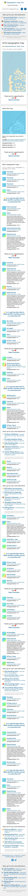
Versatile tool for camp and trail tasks (14, 18)
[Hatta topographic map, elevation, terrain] (4, 191)
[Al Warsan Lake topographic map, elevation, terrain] (4, 481)
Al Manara (10, 597)
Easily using (14, 200)
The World (10, 172)
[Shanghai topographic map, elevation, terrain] (4, 698)
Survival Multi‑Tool (10, 17)
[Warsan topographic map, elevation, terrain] (4, 288)
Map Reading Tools (11, 443)
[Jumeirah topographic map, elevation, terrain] (4, 264)
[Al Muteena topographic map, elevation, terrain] (4, 517)
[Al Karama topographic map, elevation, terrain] (4, 711)
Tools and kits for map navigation (14, 444)
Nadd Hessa (10, 662)
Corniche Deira (11, 715)
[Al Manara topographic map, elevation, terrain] (4, 599)
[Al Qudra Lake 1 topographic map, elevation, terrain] (4, 547)
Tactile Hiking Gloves (12, 452)
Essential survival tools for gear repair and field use (14, 436)
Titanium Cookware (11, 21)
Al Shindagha (11, 632)
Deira (8, 334)
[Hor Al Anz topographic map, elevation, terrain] (4, 605)
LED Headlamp (9, 29)
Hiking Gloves (9, 507)
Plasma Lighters (10, 829)
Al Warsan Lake (11, 479)
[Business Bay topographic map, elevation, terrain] (4, 763)
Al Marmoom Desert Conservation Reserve (14, 364)
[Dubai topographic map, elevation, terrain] (4, 415)
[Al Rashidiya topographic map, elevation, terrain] (4, 611)
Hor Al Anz (10, 603)
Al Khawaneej (11, 395)
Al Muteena (10, 515)
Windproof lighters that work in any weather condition (13, 831)
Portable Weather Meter (13, 439)
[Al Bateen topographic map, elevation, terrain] (4, 374)
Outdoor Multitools (11, 434)
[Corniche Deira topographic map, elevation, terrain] (4, 717)
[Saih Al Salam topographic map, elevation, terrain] (4, 576)
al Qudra (9, 357)
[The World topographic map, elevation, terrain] (4, 173)
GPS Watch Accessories (12, 32)
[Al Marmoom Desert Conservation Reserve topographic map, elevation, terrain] (4, 366)
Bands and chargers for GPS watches (14, 33)
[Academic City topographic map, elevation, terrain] (4, 740)
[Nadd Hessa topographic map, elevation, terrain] (4, 664)
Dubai (19, 173)
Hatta (8, 190)
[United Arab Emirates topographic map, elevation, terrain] (4, 229)
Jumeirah (10, 263)
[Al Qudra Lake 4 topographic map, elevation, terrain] (4, 704)
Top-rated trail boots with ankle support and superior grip (15, 887)
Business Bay (11, 762)
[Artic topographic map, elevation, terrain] (14, 122)
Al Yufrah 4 (10, 568)
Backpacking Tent (11, 834)
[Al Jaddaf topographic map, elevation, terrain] (4, 330)
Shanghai (10, 697)
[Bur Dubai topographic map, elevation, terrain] (4, 323)
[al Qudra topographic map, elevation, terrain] (4, 359)
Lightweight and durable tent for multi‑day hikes (14, 835)
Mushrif (9, 467)
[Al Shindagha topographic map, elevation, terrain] (4, 634)
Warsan (9, 286)
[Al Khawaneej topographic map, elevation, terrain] (4, 397)
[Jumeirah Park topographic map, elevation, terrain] (4, 733)
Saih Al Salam (11, 574)
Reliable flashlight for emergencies (14, 846)
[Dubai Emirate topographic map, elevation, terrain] (4, 241)
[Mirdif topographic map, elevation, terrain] (4, 463)
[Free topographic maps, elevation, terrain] (3, 46)
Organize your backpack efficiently (14, 26)
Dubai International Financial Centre (15, 323)
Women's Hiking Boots (12, 885)
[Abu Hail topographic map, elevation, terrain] (4, 582)
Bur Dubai (10, 321)
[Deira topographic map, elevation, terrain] (4, 336)
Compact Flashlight (11, 846)
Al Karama (10, 709)
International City (12, 473)
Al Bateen (10, 372)
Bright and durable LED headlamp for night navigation (14, 29)
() (14, 140)
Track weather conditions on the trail (14, 441)
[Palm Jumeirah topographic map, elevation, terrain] (4, 208)
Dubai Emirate (11, 234)
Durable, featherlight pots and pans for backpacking (15, 22)
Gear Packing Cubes (11, 25)
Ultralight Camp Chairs (12, 502)
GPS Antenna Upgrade (12, 492)
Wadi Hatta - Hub (12, 539)
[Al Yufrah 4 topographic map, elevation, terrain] (4, 570)
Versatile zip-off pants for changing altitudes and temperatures (13, 690)
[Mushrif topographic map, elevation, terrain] (4, 469)
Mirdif (9, 461)
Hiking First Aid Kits (11, 679)
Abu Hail (9, 580)
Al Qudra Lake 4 (12, 703)
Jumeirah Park (11, 732)
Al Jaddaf (10, 328)
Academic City (11, 738)
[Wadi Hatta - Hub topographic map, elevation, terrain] (4, 541)
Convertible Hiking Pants (13, 688)
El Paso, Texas (11, 340)
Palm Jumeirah (12, 207)
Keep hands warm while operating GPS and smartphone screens (14, 453)
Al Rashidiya (11, 609)
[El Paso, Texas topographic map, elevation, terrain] (4, 342)
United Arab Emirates (12, 173)
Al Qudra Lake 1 (12, 545)
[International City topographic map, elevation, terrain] (4, 475)
